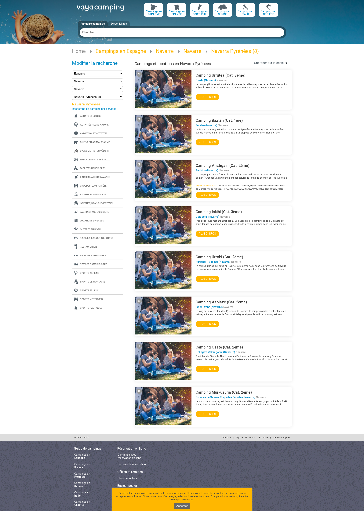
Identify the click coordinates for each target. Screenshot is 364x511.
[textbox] (182, 32)
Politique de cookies (182, 499)
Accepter (182, 506)
